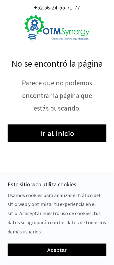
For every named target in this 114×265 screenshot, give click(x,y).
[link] (57, 27)
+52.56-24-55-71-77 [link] (57, 7)
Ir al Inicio (57, 133)
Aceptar (57, 250)
